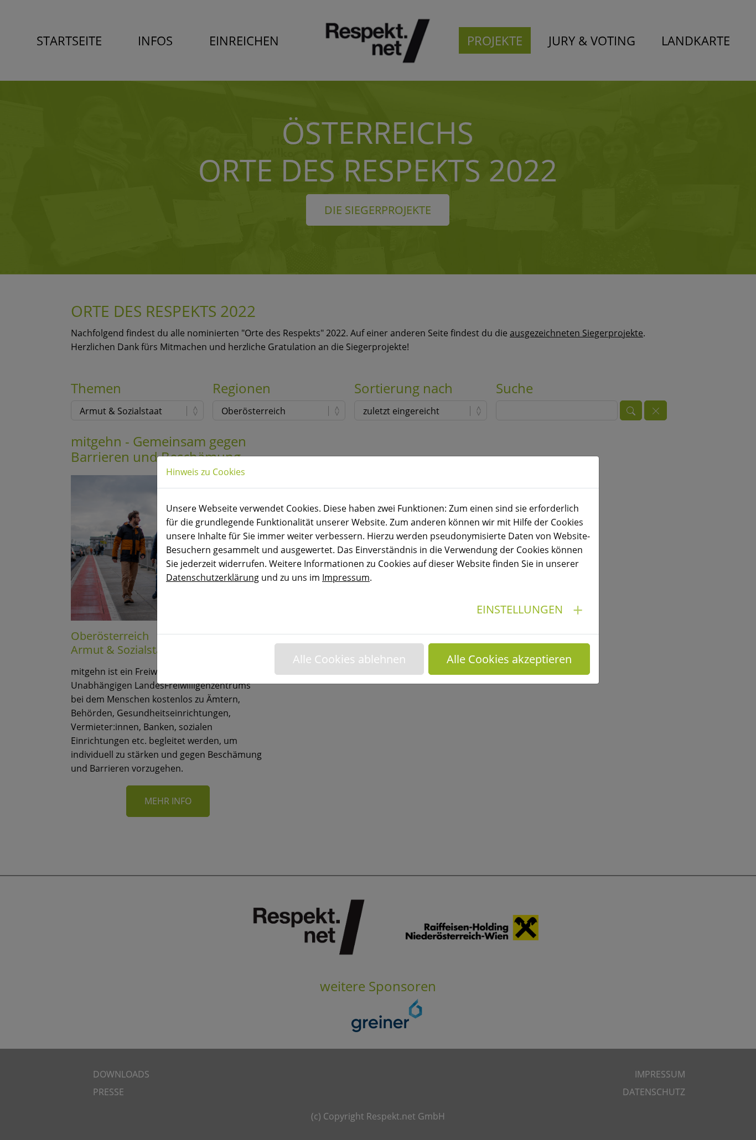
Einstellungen (520, 609)
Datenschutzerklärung (212, 577)
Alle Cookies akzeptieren (509, 659)
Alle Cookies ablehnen (349, 659)
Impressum (346, 577)
